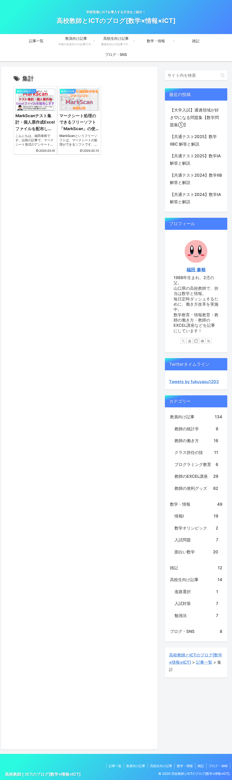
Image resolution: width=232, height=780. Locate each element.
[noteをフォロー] (196, 341)
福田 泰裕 (196, 269)
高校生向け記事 (161, 766)
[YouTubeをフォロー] (190, 341)
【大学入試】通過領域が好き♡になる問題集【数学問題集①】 (194, 117)
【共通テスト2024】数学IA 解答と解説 (195, 198)
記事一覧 (115, 766)
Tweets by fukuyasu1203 (194, 381)
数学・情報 (185, 766)
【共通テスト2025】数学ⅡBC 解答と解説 (193, 140)
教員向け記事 (135, 766)
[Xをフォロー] (183, 341)
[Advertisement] (79, 198)
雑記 (201, 766)
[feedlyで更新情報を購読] (202, 341)
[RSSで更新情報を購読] (209, 341)
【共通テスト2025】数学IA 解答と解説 (195, 160)
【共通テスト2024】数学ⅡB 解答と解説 (196, 179)
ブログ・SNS (218, 766)
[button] (223, 75)
